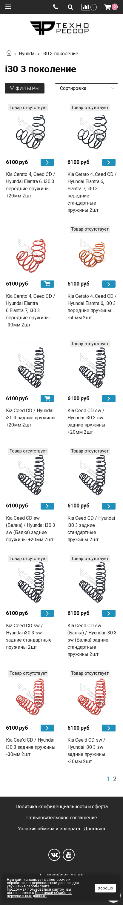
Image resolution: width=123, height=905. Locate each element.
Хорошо (105, 888)
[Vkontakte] (54, 855)
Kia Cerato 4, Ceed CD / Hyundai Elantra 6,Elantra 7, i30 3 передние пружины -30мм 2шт (30, 310)
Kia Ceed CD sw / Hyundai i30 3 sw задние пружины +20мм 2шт (86, 421)
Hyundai (27, 53)
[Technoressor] (61, 26)
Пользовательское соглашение (61, 817)
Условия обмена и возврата (49, 829)
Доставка (94, 829)
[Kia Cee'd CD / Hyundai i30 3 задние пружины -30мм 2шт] (31, 695)
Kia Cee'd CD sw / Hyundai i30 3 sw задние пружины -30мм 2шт (86, 750)
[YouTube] (69, 855)
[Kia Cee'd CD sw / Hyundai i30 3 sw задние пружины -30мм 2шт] (92, 695)
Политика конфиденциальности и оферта (62, 806)
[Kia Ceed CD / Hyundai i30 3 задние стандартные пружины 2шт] (92, 472)
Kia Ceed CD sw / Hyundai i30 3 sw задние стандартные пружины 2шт (29, 636)
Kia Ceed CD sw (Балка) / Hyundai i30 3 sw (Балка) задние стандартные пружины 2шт (92, 640)
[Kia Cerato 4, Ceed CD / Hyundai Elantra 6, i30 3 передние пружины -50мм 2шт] (92, 250)
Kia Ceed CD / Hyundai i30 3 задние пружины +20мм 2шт (31, 418)
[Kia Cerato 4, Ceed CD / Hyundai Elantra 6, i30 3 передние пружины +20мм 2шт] (31, 129)
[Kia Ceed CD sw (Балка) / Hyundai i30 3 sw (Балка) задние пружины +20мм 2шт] (31, 472)
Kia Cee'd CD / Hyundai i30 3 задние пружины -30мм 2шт (31, 747)
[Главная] (9, 53)
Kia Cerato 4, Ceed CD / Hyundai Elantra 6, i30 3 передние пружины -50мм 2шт (92, 306)
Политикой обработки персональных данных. (39, 894)
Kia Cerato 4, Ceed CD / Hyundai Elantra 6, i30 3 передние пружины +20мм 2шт (30, 185)
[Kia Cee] (47, 728)
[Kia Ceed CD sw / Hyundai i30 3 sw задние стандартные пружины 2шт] (31, 580)
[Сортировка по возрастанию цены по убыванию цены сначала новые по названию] (86, 88)
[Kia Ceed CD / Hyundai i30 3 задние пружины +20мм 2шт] (31, 365)
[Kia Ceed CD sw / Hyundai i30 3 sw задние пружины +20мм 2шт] (92, 365)
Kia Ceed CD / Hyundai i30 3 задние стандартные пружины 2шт (91, 528)
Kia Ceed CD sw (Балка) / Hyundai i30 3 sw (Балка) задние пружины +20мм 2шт (30, 528)
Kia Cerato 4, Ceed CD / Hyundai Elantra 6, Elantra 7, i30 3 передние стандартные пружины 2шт (92, 192)
